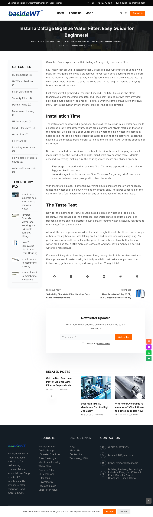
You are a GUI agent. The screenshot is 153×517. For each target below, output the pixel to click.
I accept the (98, 343)
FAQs (72, 446)
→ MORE (19, 492)
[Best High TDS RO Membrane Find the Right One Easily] (96, 387)
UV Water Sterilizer (23, 81)
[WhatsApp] (137, 276)
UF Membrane (20, 121)
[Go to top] (149, 501)
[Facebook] (54, 276)
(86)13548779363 (118, 447)
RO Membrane (20, 74)
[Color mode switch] (120, 13)
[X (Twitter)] (71, 276)
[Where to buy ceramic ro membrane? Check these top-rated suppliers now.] (130, 387)
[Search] (126, 13)
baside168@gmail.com (132, 2)
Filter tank (17, 140)
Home (61, 13)
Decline (123, 511)
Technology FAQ (78, 458)
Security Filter (20, 98)
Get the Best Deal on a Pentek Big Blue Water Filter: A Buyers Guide (59, 382)
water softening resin (24, 168)
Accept (109, 511)
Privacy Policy (103, 343)
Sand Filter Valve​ (21, 127)
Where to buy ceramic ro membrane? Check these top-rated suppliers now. (129, 407)
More (89, 13)
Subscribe (123, 337)
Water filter (18, 134)
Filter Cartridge (20, 91)
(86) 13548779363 (101, 2)
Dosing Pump (19, 104)
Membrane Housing (23, 111)
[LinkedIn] (104, 276)
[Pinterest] (87, 276)
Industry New (77, 46)
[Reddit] (120, 276)
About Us (75, 13)
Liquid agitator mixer (24, 147)
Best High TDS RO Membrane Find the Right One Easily (95, 407)
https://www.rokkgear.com (123, 462)
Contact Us (138, 13)
